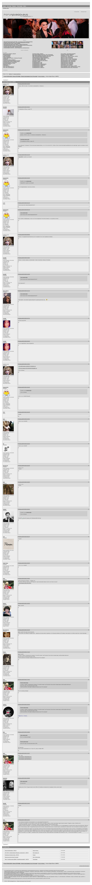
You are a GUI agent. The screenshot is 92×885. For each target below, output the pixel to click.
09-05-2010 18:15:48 (26, 412)
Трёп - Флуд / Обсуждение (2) (8, 66)
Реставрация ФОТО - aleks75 (37, 65)
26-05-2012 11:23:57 (26, 753)
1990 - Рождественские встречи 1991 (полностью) (41, 56)
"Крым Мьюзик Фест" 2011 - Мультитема (68, 61)
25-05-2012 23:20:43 (26, 704)
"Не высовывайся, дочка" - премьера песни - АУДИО (70, 66)
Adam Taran (5, 563)
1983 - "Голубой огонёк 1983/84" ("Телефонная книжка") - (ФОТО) (17, 859)
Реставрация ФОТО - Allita (37, 63)
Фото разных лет (36, 852)
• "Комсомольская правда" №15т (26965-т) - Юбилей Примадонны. (15, 44)
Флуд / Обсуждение (36, 857)
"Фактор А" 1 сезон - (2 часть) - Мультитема (69, 59)
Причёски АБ (5, 58)
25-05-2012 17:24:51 (26, 679)
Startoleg (5, 107)
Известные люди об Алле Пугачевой (11, 857)
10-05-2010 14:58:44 (26, 482)
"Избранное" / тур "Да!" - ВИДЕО (67, 55)
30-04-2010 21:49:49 (26, 274)
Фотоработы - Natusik (36, 61)
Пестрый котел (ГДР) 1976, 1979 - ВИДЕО (40, 60)
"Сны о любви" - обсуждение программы (68, 53)
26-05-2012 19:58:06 (26, 778)
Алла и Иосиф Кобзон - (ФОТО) (10, 850)
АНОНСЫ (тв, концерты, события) (9, 53)
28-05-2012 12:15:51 (26, 803)
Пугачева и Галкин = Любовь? (37, 53)
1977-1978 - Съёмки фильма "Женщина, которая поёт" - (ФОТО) (17, 852)
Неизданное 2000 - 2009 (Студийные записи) (11, 61)
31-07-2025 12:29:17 (26, 819)
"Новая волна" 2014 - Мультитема (67, 63)
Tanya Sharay (6, 290)
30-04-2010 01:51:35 (26, 202)
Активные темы (6, 8)
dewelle (4, 803)
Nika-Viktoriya (6, 630)
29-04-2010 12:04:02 (26, 83)
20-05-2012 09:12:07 (26, 536)
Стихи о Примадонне (7, 57)
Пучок (4, 652)
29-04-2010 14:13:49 (26, 154)
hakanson (5, 778)
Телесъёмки (35, 859)
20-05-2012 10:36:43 (26, 563)
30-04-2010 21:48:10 (26, 257)
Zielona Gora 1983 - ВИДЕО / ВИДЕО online (40, 57)
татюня (4, 318)
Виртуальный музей (7, 54)
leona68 (4, 257)
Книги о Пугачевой (6, 56)
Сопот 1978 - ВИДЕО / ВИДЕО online (39, 58)
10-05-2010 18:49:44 (26, 509)
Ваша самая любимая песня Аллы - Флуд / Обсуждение (42, 54)
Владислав (5, 465)
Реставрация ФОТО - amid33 (37, 66)
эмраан (4, 509)
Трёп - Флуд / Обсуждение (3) (8, 67)
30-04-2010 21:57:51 (26, 318)
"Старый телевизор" (7, 55)
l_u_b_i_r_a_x (6, 83)
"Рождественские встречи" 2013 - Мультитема (69, 67)
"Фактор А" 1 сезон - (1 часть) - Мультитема (69, 58)
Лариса (4, 603)
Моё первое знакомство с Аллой (9, 63)
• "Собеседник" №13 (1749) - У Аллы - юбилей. (11, 43)
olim (4, 482)
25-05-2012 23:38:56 (26, 732)
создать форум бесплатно (84, 865)
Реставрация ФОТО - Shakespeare (38, 64)
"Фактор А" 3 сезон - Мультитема (67, 57)
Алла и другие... (41, 76)
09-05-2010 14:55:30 (26, 387)
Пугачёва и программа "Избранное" (67, 54)
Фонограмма (5, 64)
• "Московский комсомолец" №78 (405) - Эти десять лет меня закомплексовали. (18, 41)
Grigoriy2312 (5, 130)
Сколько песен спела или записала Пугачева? (11, 60)
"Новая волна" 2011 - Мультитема (67, 62)
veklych (4, 704)
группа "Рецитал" (6, 65)
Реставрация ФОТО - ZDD (37, 62)
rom (4, 536)
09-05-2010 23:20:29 (26, 443)
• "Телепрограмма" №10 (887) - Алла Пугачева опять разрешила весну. (16, 47)
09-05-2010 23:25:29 (26, 465)
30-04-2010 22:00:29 (26, 341)
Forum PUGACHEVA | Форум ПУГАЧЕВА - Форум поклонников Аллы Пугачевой (20, 76)
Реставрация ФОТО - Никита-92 (38, 67)
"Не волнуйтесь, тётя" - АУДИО (66, 64)
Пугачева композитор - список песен (10, 62)
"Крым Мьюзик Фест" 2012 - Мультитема (68, 60)
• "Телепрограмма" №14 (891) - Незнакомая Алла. (12, 46)
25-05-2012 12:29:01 (26, 578)
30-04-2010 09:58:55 (26, 234)
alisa (4, 578)
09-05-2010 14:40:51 (26, 364)
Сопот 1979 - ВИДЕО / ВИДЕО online (39, 59)
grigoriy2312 (8, 146)
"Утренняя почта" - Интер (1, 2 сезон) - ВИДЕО (69, 56)
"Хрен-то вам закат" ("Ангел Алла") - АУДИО (69, 65)
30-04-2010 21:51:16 (26, 290)
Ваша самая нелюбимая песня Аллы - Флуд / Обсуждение (43, 55)
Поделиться (20, 83)
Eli (3, 443)
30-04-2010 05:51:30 (26, 209)
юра (4, 419)
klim (4, 732)
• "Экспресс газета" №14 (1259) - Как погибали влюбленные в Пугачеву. (16, 42)
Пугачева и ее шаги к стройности (9, 59)
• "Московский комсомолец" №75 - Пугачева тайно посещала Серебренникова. (17, 45)
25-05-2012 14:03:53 (26, 603)
